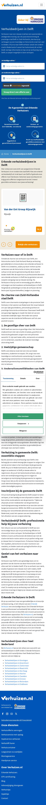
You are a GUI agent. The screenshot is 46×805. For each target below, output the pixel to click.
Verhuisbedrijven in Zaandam (16, 676)
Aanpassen (21, 423)
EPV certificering (8, 776)
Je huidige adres (8, 60)
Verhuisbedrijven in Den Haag (16, 671)
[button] (4, 225)
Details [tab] (23, 378)
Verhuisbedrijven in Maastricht (16, 668)
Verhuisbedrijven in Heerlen (15, 673)
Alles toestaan (23, 416)
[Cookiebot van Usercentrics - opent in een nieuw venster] (33, 372)
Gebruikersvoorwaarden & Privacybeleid (16, 720)
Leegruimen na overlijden (11, 752)
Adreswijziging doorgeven (12, 785)
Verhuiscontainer (8, 747)
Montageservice (8, 756)
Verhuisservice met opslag (12, 734)
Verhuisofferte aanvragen (11, 730)
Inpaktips (5, 794)
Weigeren (23, 431)
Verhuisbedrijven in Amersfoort (17, 663)
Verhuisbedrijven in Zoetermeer (17, 665)
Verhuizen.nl (28, 614)
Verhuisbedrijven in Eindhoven (16, 684)
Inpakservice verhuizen (10, 739)
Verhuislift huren (8, 743)
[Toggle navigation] (41, 5)
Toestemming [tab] (8, 378)
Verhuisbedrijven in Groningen (16, 660)
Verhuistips (5, 789)
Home (6, 154)
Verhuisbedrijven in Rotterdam (16, 681)
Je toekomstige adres (11, 72)
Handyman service (9, 760)
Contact (4, 798)
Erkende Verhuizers (9, 772)
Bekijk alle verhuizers (27, 244)
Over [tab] (38, 378)
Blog (3, 781)
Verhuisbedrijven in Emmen (15, 679)
